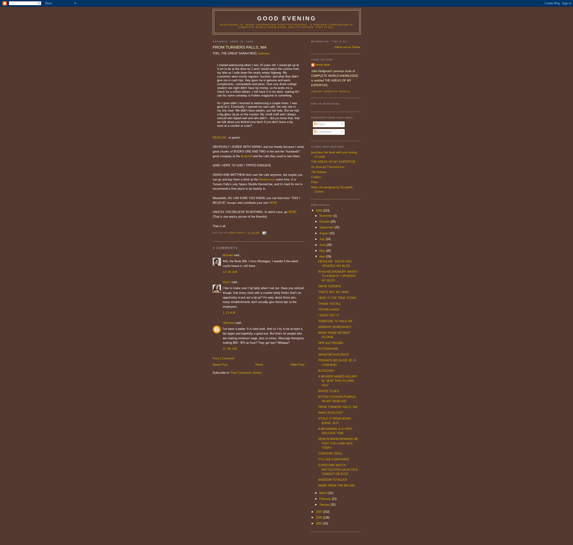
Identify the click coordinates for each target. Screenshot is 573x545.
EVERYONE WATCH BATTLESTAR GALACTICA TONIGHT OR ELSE (337, 469)
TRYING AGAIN (328, 309)
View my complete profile (330, 91)
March (323, 493)
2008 (319, 210)
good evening (286, 18)
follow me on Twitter (347, 47)
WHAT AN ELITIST (330, 412)
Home (259, 364)
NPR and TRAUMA (330, 343)
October (325, 221)
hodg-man (323, 65)
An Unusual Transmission (327, 167)
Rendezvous (267, 179)
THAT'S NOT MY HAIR (333, 292)
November (326, 215)
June (323, 245)
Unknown (229, 322)
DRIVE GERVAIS (329, 286)
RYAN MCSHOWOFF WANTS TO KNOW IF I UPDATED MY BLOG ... (338, 276)
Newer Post (220, 364)
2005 (319, 523)
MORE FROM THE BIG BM (336, 485)
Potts (314, 182)
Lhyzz (227, 282)
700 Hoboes (319, 172)
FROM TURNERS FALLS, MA (337, 407)
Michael (228, 255)
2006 (319, 517)
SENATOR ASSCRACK (333, 354)
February (325, 498)
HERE (273, 202)
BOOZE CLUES (328, 391)
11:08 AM (230, 348)
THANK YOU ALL (329, 303)
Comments (323, 131)
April (322, 256)
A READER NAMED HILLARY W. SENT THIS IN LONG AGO (337, 381)
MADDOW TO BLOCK (332, 479)
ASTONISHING (328, 348)
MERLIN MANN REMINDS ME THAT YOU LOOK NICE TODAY (338, 443)
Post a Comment (224, 358)
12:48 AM (230, 272)
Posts (320, 124)
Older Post (297, 364)
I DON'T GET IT (328, 315)
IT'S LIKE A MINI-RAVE (333, 459)
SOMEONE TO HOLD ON (335, 321)
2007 (319, 511)
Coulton (316, 177)
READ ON (219, 137)
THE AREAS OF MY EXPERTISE (333, 161)
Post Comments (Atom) (246, 372)
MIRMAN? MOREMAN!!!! (334, 327)
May (322, 250)
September (326, 227)
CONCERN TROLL (330, 453)
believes (263, 53)
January (325, 504)
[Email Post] (264, 233)
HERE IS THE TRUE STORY (337, 298)
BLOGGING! (326, 370)
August (324, 233)
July (322, 239)
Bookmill (246, 156)
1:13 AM (229, 312)
